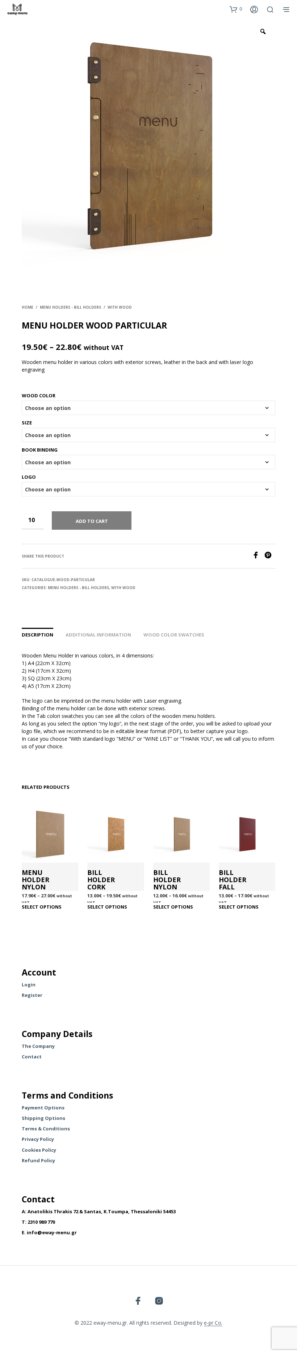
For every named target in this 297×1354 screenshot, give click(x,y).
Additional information (98, 634)
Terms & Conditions (46, 1128)
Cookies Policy (39, 1150)
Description (37, 634)
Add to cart (92, 521)
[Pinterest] (269, 556)
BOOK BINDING (40, 450)
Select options (42, 907)
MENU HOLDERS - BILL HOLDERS (70, 307)
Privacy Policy (38, 1139)
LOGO (29, 477)
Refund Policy (38, 1160)
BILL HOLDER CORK (101, 880)
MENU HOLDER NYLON (35, 880)
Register (32, 995)
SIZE (27, 422)
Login (28, 984)
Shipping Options (43, 1118)
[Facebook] (258, 556)
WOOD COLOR (38, 395)
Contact (32, 1056)
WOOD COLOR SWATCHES (173, 634)
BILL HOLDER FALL (232, 880)
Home (27, 307)
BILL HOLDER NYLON (167, 880)
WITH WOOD (120, 307)
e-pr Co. (213, 1323)
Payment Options (43, 1107)
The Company (38, 1046)
